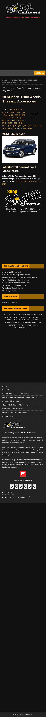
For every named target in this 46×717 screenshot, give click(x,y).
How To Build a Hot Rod (11, 272)
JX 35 (4, 120)
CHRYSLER (36, 314)
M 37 (21, 120)
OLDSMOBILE (25, 322)
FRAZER (31, 317)
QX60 (8, 128)
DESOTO (7, 317)
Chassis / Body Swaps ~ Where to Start (15, 405)
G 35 (11, 115)
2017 (26, 181)
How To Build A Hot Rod (10, 401)
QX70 (14, 128)
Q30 (15, 123)
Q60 (14, 126)
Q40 (20, 123)
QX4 (24, 126)
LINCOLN (25, 320)
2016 (21, 181)
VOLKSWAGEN (19, 328)
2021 (4, 184)
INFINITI (14, 110)
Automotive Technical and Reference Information (19, 397)
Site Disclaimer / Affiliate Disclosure (16, 497)
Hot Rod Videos (7, 416)
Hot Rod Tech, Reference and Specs (16, 283)
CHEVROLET (25, 314)
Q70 (19, 126)
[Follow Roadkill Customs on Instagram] (16, 487)
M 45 (4, 123)
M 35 (15, 120)
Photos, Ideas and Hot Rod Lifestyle (14, 412)
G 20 (5, 115)
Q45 (4, 126)
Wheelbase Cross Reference (13, 288)
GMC (38, 317)
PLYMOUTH (11, 325)
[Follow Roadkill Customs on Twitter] (29, 487)
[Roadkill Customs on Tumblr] (25, 487)
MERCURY (35, 320)
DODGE (16, 317)
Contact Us (8, 492)
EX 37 (4, 112)
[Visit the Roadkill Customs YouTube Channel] (34, 487)
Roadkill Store (7, 390)
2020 (39, 181)
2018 (30, 181)
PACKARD (36, 322)
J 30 (21, 118)
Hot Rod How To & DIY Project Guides (15, 393)
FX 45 (17, 112)
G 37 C (6, 118)
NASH (15, 322)
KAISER (17, 320)
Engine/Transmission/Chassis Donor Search (19, 277)
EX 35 (20, 110)
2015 (16, 181)
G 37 (23, 115)
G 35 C (17, 115)
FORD (23, 317)
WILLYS (30, 328)
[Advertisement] (23, 45)
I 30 (12, 118)
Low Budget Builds (9, 290)
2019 (35, 181)
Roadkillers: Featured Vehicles (12, 409)
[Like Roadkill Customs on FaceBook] (12, 487)
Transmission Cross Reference (14, 285)
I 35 (16, 118)
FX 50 (23, 112)
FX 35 (10, 112)
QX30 (30, 126)
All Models (28, 128)
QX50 (36, 126)
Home (4, 386)
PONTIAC (21, 325)
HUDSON (8, 320)
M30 (9, 120)
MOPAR (7, 322)
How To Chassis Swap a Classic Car (16, 275)
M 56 (10, 123)
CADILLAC (15, 314)
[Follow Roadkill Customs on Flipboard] (23, 475)
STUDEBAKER (32, 325)
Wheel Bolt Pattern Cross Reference (16, 280)
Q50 (9, 126)
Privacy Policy (9, 495)
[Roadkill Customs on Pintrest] (21, 487)
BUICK (6, 314)
